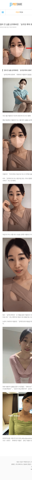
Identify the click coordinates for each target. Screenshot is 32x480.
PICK (19, 12)
